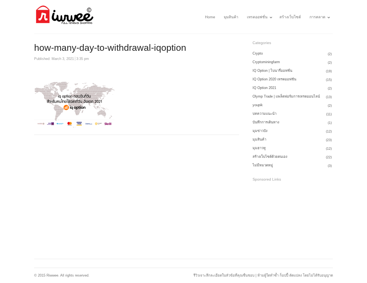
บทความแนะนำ (264, 114)
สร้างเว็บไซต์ (290, 17)
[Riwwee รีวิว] (64, 16)
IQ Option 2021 (264, 88)
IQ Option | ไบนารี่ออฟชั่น (272, 71)
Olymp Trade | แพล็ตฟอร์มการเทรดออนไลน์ (286, 96)
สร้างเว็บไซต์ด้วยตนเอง (270, 157)
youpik (258, 105)
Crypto (258, 53)
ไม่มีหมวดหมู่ (263, 165)
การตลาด (317, 17)
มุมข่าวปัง (260, 131)
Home (210, 17)
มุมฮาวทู (259, 148)
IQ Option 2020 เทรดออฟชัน (274, 79)
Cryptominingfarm (266, 62)
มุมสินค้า (231, 17)
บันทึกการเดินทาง (266, 122)
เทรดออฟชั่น (257, 17)
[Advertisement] (293, 221)
